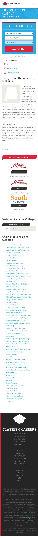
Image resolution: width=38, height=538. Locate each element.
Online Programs (19, 434)
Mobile (15, 228)
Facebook (19, 470)
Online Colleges (12, 68)
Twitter (19, 473)
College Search (7, 16)
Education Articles (19, 444)
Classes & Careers (11, 4)
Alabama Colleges (13, 73)
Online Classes (19, 439)
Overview (10, 64)
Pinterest (19, 475)
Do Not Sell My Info (19, 461)
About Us (19, 451)
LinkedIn (19, 481)
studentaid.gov (27, 518)
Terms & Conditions (19, 464)
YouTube (19, 478)
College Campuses (19, 442)
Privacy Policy (19, 456)
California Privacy (19, 458)
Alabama (16, 16)
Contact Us (19, 453)
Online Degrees (19, 436)
